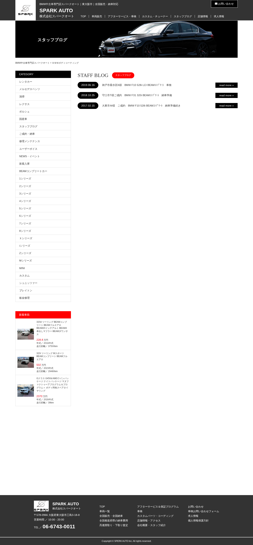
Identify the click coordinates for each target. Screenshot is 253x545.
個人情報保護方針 (198, 520)
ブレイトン (25, 290)
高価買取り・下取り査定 (113, 525)
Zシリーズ (25, 253)
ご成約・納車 (27, 133)
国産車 (23, 118)
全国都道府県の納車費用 (113, 520)
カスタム (24, 275)
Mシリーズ (25, 260)
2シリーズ (25, 186)
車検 (139, 511)
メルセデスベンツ (29, 89)
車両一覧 (104, 511)
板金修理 (24, 297)
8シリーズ (25, 230)
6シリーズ (25, 215)
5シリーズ (25, 208)
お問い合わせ (225, 3)
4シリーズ (25, 200)
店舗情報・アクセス (149, 520)
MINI (22, 268)
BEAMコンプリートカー (33, 171)
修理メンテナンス (29, 141)
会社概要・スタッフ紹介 (151, 525)
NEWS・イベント (29, 156)
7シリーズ (25, 223)
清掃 (21, 96)
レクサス (24, 104)
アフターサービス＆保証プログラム (158, 506)
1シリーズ (25, 178)
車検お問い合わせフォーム (203, 511)
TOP (83, 16)
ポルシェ (24, 111)
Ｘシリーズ (25, 238)
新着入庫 (24, 163)
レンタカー (25, 81)
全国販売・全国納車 (111, 515)
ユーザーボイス (28, 148)
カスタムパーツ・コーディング (155, 515)
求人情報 (219, 16)
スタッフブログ (183, 16)
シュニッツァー (28, 282)
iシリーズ (24, 245)
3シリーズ (25, 193)
